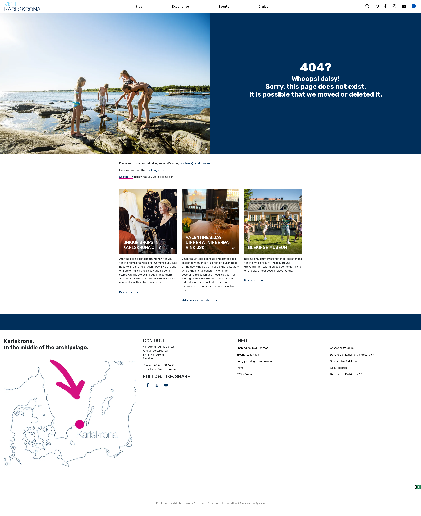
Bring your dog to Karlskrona (254, 361)
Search (123, 176)
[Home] (22, 6)
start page (152, 170)
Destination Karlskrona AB (346, 374)
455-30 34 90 (166, 365)
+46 (155, 365)
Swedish (414, 6)
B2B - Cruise (244, 374)
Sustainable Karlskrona (344, 361)
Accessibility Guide (342, 348)
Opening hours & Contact (252, 348)
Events (223, 6)
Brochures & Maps (247, 354)
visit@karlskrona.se (164, 369)
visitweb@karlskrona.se (195, 163)
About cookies (338, 367)
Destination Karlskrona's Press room (352, 354)
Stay (138, 6)
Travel (240, 367)
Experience (180, 6)
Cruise (263, 6)
